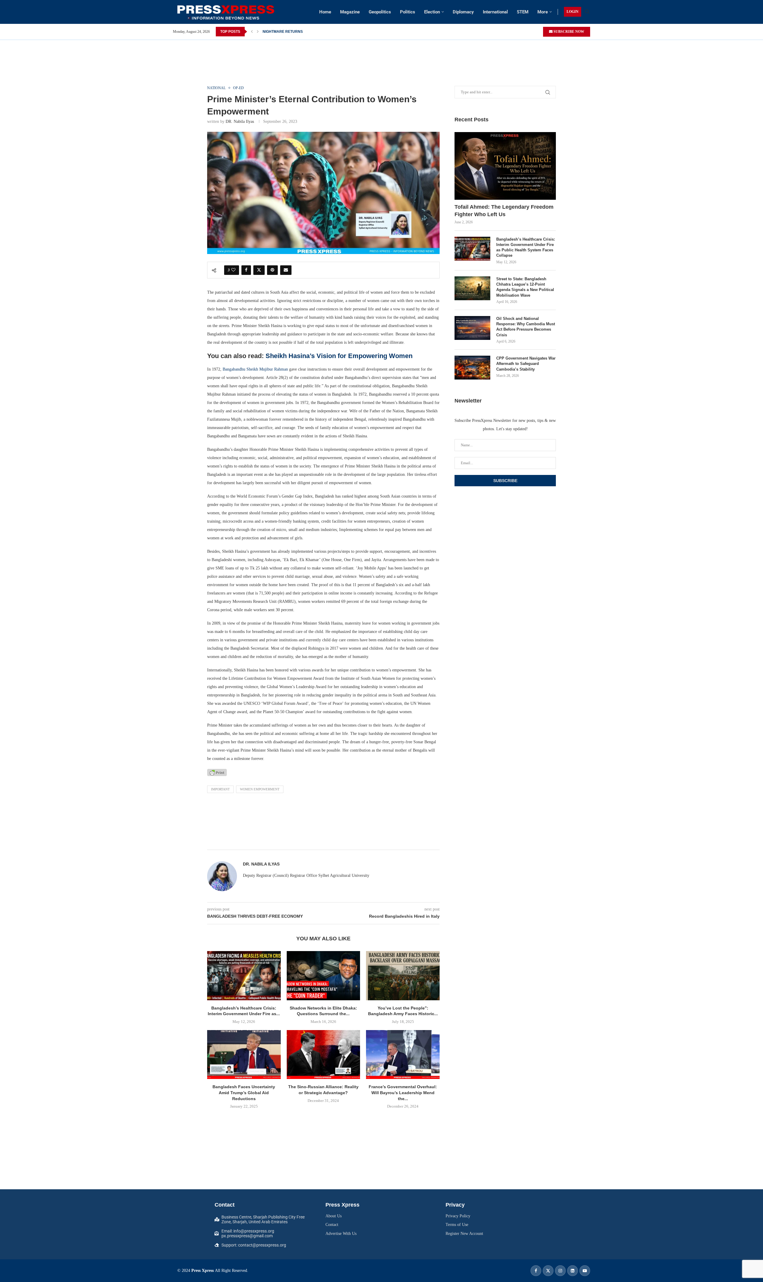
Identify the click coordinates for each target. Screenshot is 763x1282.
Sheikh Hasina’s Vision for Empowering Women (339, 356)
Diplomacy (463, 12)
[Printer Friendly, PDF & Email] (217, 772)
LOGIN (573, 12)
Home (325, 12)
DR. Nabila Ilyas (240, 121)
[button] (251, 31)
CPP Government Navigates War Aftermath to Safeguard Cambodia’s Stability (526, 363)
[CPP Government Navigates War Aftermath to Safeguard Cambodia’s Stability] (472, 368)
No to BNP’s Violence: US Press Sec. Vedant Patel (305, 32)
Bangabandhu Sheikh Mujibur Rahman (255, 369)
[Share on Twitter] (259, 270)
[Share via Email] (285, 270)
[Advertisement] (381, 53)
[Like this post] (233, 270)
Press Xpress (202, 1270)
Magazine (350, 12)
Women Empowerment (260, 789)
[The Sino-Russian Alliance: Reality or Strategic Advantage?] (323, 1054)
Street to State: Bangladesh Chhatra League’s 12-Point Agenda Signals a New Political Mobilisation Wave (525, 287)
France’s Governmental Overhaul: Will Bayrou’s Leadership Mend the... (403, 1092)
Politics (407, 12)
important (220, 789)
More (542, 12)
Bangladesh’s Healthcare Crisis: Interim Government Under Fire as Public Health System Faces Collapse (525, 247)
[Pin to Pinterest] (272, 270)
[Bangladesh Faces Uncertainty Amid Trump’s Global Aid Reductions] (244, 1054)
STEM (522, 12)
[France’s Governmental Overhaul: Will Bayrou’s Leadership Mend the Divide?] (403, 1054)
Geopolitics (380, 12)
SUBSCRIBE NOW (568, 32)
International (495, 12)
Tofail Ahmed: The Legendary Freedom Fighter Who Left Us (504, 210)
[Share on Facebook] (246, 270)
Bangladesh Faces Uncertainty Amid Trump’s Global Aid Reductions (244, 1092)
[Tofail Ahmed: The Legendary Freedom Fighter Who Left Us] (505, 166)
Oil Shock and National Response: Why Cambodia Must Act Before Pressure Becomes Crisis (525, 326)
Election (432, 12)
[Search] (587, 12)
